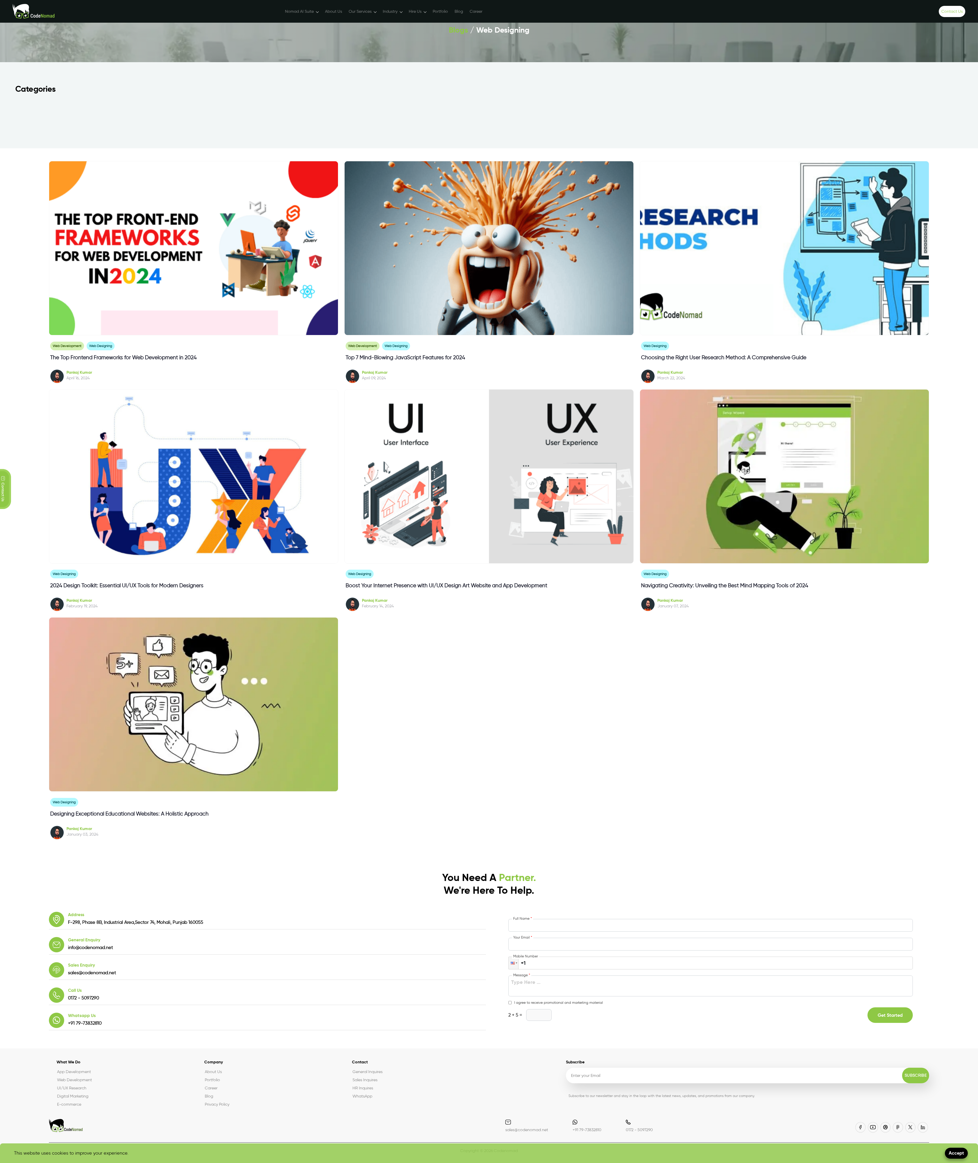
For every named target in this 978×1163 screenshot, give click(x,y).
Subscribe (916, 1075)
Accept (956, 1153)
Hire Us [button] (415, 11)
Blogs (458, 30)
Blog (459, 11)
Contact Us (952, 11)
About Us (333, 11)
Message (521, 975)
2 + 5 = (515, 1015)
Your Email (522, 937)
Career (476, 11)
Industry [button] (390, 11)
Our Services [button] (360, 11)
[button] (513, 963)
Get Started (890, 1015)
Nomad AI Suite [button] (299, 11)
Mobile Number (525, 956)
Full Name (522, 918)
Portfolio (440, 11)
